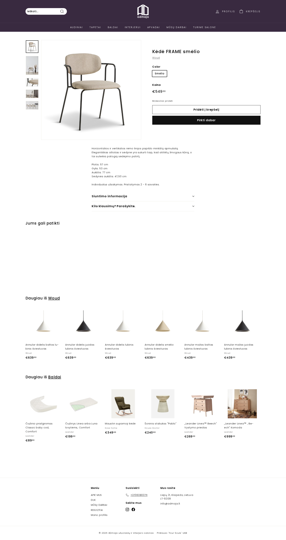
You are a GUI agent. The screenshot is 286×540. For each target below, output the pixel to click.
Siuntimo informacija (109, 196)
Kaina (156, 85)
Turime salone (204, 27)
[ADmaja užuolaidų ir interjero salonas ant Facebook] (133, 509)
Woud (156, 57)
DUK (93, 500)
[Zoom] (91, 90)
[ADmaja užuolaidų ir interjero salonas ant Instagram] (127, 509)
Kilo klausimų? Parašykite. (113, 206)
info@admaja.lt (170, 503)
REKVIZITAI (97, 510)
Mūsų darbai (177, 27)
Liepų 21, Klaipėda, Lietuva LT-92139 (176, 496)
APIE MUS (96, 495)
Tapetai (95, 27)
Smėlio (159, 73)
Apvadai (153, 27)
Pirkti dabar (206, 120)
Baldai (113, 27)
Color (156, 67)
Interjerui (133, 27)
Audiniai (76, 27)
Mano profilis (99, 515)
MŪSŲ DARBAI (99, 505)
